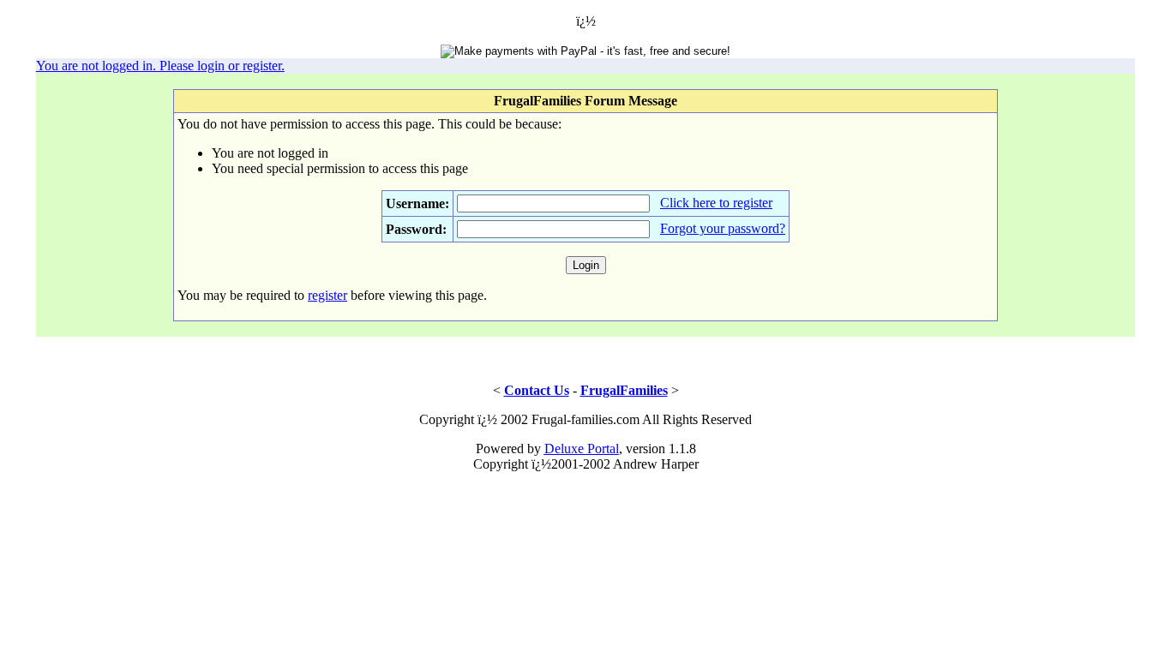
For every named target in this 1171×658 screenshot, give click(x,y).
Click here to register (716, 202)
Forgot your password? (722, 228)
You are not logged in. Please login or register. (160, 65)
